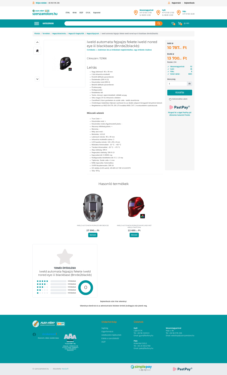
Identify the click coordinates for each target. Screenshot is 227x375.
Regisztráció (176, 3)
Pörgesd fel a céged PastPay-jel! (179, 113)
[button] (37, 42)
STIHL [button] (68, 13)
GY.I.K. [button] (88, 13)
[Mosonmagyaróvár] (136, 13)
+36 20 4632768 (143, 346)
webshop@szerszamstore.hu (182, 336)
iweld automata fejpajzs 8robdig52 (93, 225)
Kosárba (179, 92)
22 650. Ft (134, 230)
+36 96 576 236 (53, 3)
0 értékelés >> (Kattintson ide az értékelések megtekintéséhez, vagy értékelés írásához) (119, 50)
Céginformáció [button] (107, 332)
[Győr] (158, 13)
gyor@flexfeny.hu (146, 336)
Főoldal (37, 34)
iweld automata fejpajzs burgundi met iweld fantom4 (134, 226)
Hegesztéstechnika (59, 34)
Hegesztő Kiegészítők (76, 34)
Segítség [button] (104, 328)
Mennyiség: (171, 79)
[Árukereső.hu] (49, 335)
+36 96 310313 (143, 333)
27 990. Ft (92, 230)
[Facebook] (34, 341)
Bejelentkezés (189, 3)
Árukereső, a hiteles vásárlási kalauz (48, 338)
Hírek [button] (75, 13)
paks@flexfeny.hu (146, 348)
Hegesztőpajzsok (93, 34)
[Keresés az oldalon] (159, 23)
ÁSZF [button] (81, 13)
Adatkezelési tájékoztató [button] (111, 335)
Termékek (46, 34)
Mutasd (93, 235)
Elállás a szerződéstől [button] (110, 338)
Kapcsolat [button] (96, 13)
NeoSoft (65, 369)
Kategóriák (48, 23)
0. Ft (186, 23)
